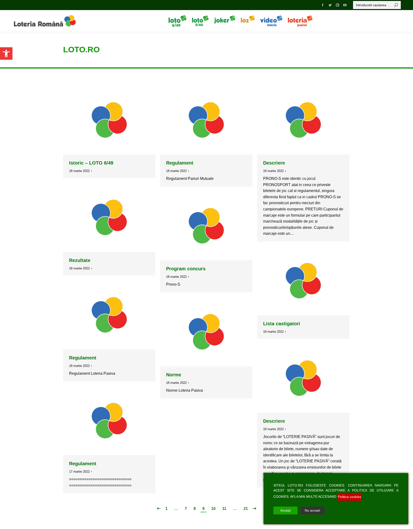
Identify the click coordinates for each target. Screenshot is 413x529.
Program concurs (186, 268)
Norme (173, 374)
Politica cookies (349, 501)
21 (246, 509)
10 (213, 509)
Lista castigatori (281, 323)
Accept (285, 515)
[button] (6, 53)
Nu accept (312, 515)
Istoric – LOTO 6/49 (91, 163)
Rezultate (79, 260)
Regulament (179, 163)
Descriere (274, 163)
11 (224, 509)
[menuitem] (177, 21)
